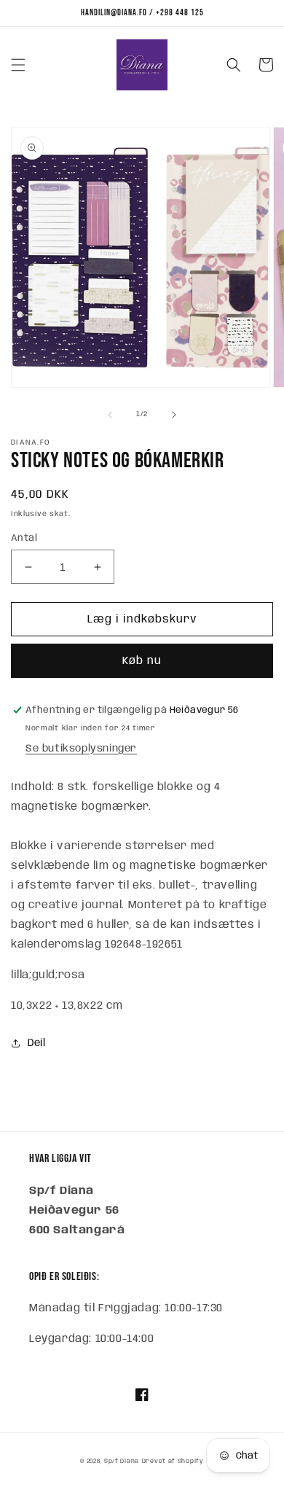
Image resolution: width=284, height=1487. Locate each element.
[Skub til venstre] (110, 415)
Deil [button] (36, 1043)
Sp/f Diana (121, 1461)
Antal (24, 538)
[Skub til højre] (174, 415)
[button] (18, 65)
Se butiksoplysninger (81, 749)
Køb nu (142, 661)
